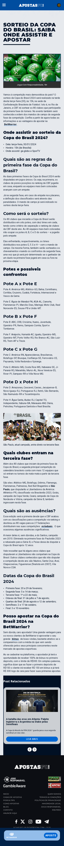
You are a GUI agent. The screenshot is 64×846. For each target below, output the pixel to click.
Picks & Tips (9, 800)
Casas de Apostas (12, 797)
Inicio (6, 794)
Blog (6, 807)
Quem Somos (54, 794)
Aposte (50, 835)
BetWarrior (10, 124)
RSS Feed (56, 810)
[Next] (34, 749)
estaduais (47, 526)
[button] (4, 4)
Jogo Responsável (51, 807)
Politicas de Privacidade (48, 800)
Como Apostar (11, 803)
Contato (8, 810)
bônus (15, 639)
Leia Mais (32, 739)
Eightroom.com (35, 827)
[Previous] (30, 749)
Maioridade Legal (51, 803)
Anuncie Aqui (10, 813)
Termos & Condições (50, 797)
